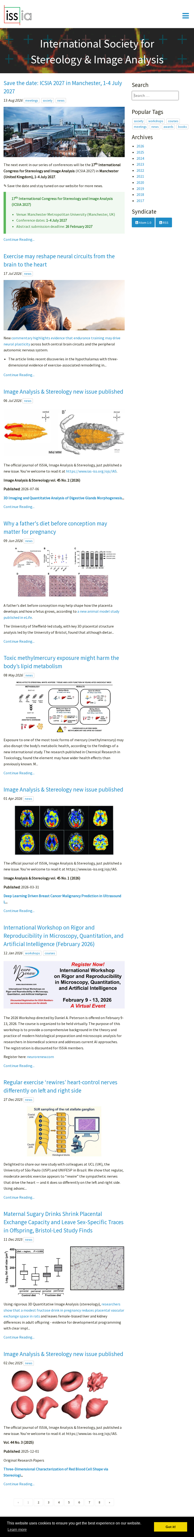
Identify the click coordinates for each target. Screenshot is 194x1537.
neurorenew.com (40, 1056)
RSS (165, 222)
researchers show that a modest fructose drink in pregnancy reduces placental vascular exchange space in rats (64, 1310)
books (182, 127)
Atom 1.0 (144, 222)
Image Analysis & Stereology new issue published (63, 391)
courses (50, 953)
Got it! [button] (171, 1527)
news (60, 101)
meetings (31, 101)
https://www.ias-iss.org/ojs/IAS (91, 471)
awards (168, 127)
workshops (32, 953)
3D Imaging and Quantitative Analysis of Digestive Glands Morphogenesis (63, 497)
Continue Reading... (19, 239)
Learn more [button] (17, 1530)
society (47, 101)
